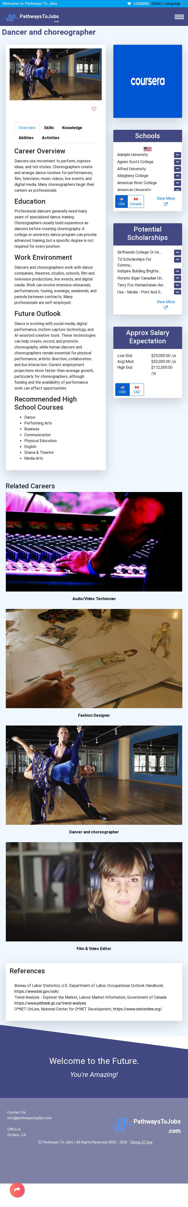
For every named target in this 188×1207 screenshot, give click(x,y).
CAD (136, 392)
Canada (136, 204)
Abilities (26, 137)
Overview (27, 127)
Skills (49, 127)
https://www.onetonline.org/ (137, 1009)
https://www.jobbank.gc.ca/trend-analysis (50, 1003)
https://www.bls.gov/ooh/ (36, 991)
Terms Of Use (141, 1142)
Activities (50, 137)
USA (121, 204)
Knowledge (72, 127)
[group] (129, 201)
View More (166, 198)
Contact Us (16, 1112)
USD (122, 392)
